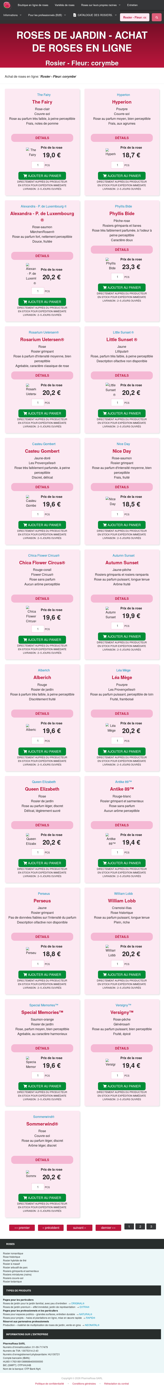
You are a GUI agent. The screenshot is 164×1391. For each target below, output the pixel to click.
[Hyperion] (122, 94)
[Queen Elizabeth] (42, 781)
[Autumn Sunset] (122, 555)
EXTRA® (84, 1307)
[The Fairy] (42, 94)
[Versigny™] (122, 1005)
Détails (42, 137)
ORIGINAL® (77, 1303)
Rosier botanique (12, 1281)
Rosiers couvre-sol (13, 1278)
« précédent (50, 1227)
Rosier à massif (11, 1263)
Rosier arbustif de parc (15, 1267)
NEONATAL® (92, 1325)
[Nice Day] (122, 443)
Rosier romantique (13, 1253)
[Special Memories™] (42, 1005)
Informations (10, 15)
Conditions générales (84, 1383)
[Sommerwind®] (42, 1116)
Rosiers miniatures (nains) (17, 1274)
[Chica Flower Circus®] (42, 555)
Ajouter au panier (44, 175)
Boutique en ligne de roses (33, 5)
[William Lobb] (122, 893)
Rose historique (11, 1256)
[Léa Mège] (122, 670)
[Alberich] (42, 670)
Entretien (132, 5)
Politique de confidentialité (49, 1383)
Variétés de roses (64, 5)
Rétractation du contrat (116, 1383)
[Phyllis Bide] (122, 206)
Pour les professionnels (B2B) (45, 15)
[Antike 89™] (122, 781)
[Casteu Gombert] (42, 443)
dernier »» (108, 1227)
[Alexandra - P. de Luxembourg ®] (42, 206)
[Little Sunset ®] (122, 332)
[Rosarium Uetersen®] (42, 332)
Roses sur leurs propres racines (99, 5)
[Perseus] (42, 893)
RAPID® (90, 1317)
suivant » (79, 1227)
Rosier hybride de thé (14, 1260)
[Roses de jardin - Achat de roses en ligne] (157, 17)
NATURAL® (85, 1314)
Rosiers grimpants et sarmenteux (21, 1271)
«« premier (22, 1227)
